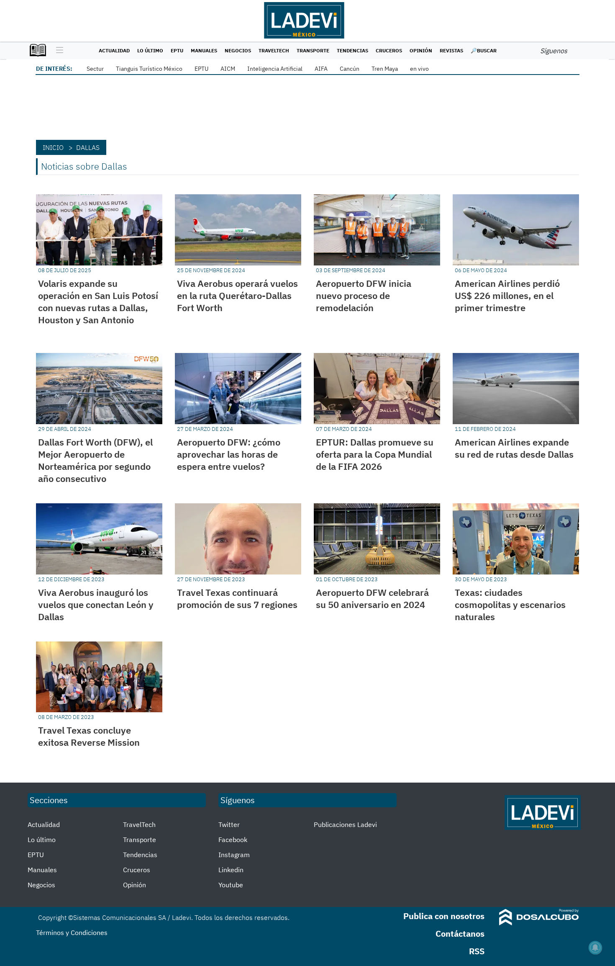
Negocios (238, 50)
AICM (227, 68)
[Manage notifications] (595, 947)
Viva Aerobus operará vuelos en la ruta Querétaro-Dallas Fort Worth (237, 295)
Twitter (229, 824)
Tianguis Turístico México (149, 68)
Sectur (95, 68)
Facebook (232, 839)
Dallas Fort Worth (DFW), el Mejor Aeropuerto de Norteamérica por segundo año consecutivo (95, 460)
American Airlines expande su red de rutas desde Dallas (514, 448)
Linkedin (230, 870)
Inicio (53, 147)
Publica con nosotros (443, 916)
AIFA (321, 68)
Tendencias (352, 50)
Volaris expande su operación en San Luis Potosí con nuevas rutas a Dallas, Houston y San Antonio (98, 301)
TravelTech (274, 50)
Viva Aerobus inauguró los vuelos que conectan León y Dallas (96, 604)
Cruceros (389, 50)
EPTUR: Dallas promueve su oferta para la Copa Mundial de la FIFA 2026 (374, 454)
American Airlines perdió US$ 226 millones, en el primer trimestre (507, 295)
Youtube (230, 885)
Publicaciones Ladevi (345, 824)
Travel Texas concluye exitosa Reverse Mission (89, 736)
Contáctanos (460, 933)
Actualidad (114, 50)
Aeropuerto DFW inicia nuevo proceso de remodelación (363, 295)
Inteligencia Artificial (274, 68)
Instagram (234, 854)
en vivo (419, 68)
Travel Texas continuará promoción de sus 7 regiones (237, 598)
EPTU (177, 50)
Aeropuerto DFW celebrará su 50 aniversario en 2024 (372, 598)
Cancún (349, 68)
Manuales (204, 50)
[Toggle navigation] (57, 51)
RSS (476, 951)
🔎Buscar (484, 50)
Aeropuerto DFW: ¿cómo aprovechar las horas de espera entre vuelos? (228, 454)
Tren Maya (385, 68)
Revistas (451, 50)
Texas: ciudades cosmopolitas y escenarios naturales (510, 604)
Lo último (150, 50)
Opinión (421, 50)
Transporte (313, 50)
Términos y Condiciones (72, 932)
